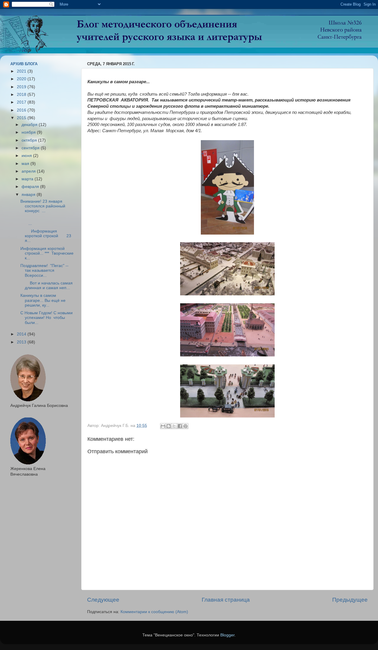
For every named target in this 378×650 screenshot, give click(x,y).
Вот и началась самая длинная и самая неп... (46, 285)
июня (27, 155)
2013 (22, 342)
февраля (31, 186)
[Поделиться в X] (174, 426)
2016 (22, 110)
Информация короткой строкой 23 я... (45, 236)
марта (28, 179)
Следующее (103, 600)
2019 (22, 87)
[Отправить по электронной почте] (163, 426)
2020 (22, 79)
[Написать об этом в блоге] (169, 426)
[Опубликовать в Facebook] (180, 426)
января (29, 194)
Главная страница (226, 600)
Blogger (227, 635)
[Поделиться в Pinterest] (185, 426)
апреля (29, 171)
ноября (29, 132)
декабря (30, 124)
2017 (22, 102)
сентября (31, 148)
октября (30, 140)
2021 (22, 71)
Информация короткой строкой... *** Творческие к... (47, 253)
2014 (22, 334)
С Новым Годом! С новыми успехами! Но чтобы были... (46, 318)
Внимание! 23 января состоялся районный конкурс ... (42, 206)
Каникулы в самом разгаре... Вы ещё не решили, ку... (43, 300)
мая (26, 163)
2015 (22, 118)
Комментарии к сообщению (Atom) (154, 612)
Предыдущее (350, 600)
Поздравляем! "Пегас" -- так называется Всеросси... (44, 270)
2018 (22, 94)
